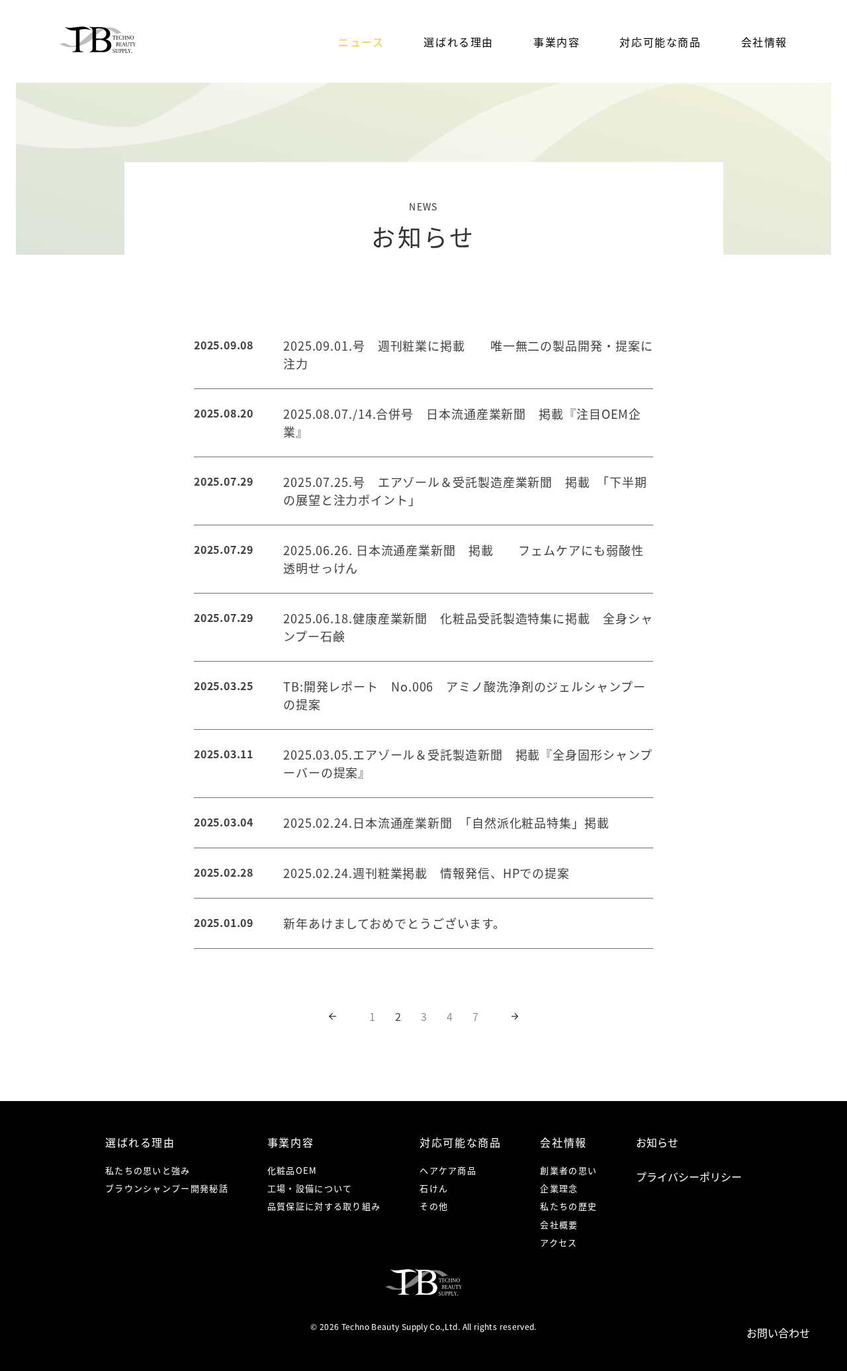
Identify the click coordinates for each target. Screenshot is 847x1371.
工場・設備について (310, 1188)
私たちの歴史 (568, 1206)
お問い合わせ (778, 1333)
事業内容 (556, 42)
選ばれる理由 (459, 42)
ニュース (361, 42)
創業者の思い (568, 1170)
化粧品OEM (292, 1170)
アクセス (558, 1242)
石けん (434, 1188)
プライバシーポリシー (689, 1176)
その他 (434, 1206)
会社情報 (764, 42)
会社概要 (559, 1224)
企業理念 (559, 1188)
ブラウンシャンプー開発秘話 (166, 1188)
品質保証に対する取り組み (324, 1206)
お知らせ (657, 1142)
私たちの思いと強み (148, 1170)
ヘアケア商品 (448, 1170)
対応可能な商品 (660, 42)
